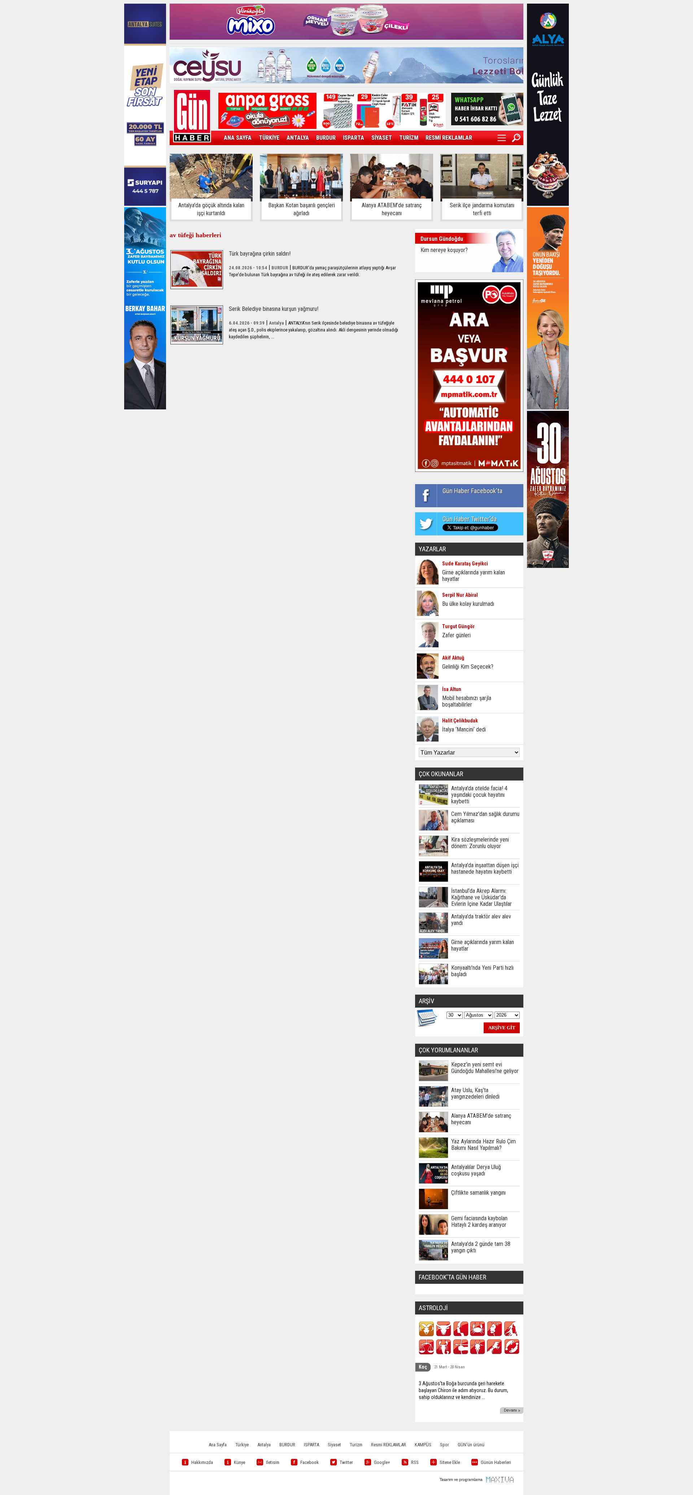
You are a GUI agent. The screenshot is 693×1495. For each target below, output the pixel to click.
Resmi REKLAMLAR (388, 1444)
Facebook (309, 1462)
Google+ (382, 1462)
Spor (444, 1444)
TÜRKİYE (269, 137)
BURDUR (326, 137)
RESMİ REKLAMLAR (449, 137)
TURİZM (408, 137)
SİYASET (381, 137)
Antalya (264, 1444)
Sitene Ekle (450, 1462)
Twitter (346, 1462)
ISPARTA (353, 137)
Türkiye (242, 1444)
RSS (415, 1462)
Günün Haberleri (496, 1462)
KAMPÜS (423, 1444)
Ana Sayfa (218, 1444)
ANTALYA (298, 137)
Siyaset (334, 1444)
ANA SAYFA (238, 137)
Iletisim (272, 1462)
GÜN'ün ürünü (471, 1444)
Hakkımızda (202, 1462)
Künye (239, 1462)
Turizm (356, 1444)
